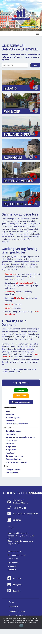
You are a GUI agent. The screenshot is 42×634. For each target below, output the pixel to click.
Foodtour (10, 453)
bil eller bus (19, 298)
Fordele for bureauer (17, 611)
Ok (21, 626)
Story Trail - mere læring (16, 462)
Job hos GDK (14, 606)
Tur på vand (11, 449)
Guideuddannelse (14, 551)
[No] (39, 622)
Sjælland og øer (12, 417)
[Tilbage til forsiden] (21, 15)
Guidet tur (11, 569)
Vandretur (9, 304)
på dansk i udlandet (24, 283)
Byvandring (11, 434)
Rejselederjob (12, 562)
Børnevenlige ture (13, 459)
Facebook (17, 578)
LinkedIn (16, 591)
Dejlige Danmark (13, 469)
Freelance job (12, 559)
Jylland (9, 411)
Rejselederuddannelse (16, 555)
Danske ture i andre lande (17, 423)
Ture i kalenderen (13, 431)
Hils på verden (12, 472)
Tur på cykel (11, 446)
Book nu (20, 390)
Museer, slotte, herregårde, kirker (20, 437)
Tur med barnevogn (14, 456)
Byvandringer (10, 274)
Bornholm (10, 420)
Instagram (17, 584)
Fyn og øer (10, 414)
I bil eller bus (11, 440)
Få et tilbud (21, 395)
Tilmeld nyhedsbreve (21, 402)
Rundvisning (10, 291)
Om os (11, 602)
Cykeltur (8, 308)
